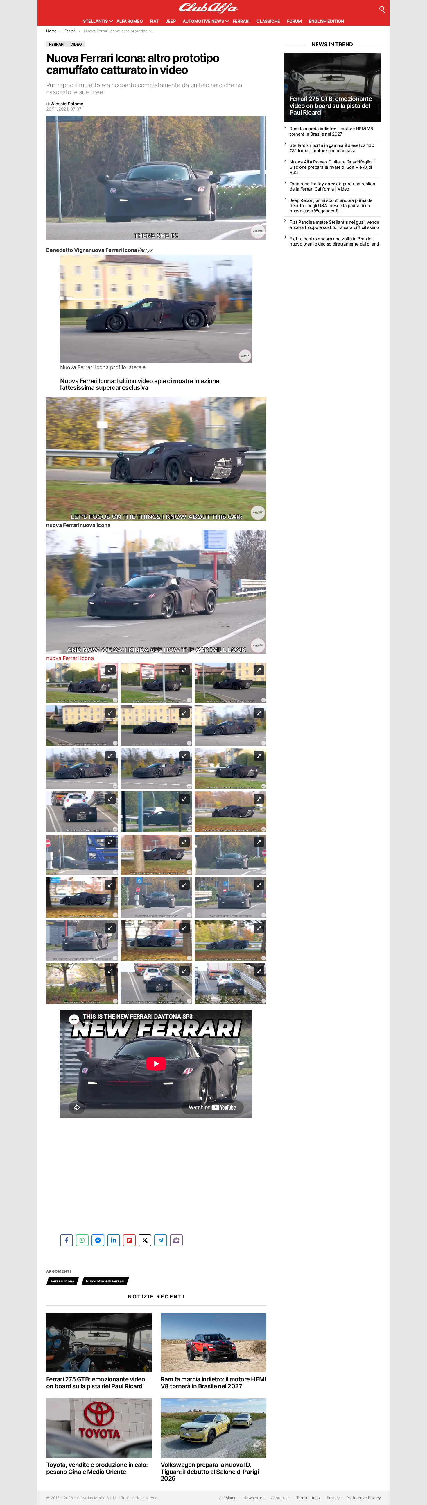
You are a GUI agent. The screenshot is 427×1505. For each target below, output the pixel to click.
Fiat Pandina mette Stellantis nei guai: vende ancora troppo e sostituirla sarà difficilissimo (334, 224)
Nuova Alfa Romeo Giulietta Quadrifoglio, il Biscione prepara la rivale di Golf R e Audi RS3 (333, 167)
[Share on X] (145, 1240)
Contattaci (280, 1497)
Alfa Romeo (129, 21)
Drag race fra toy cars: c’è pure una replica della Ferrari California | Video (332, 186)
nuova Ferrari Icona (70, 658)
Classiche (268, 21)
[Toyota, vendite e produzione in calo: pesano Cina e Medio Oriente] (99, 1428)
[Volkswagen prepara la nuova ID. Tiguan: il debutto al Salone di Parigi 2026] (213, 1428)
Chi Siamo (227, 1497)
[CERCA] (381, 8)
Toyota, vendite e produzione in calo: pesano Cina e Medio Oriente (97, 1468)
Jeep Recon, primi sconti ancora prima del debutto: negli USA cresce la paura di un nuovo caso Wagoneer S (332, 206)
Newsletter (253, 1497)
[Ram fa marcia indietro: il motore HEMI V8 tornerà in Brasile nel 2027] (213, 1342)
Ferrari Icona (62, 1281)
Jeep (171, 21)
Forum (294, 21)
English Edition (326, 21)
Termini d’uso (308, 1497)
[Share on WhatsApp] (82, 1240)
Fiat (154, 21)
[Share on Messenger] (98, 1240)
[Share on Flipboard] (129, 1240)
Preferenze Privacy (364, 1497)
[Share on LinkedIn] (113, 1240)
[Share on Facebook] (66, 1240)
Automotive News (203, 21)
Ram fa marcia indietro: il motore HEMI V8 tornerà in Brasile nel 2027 (213, 1383)
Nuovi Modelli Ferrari (105, 1281)
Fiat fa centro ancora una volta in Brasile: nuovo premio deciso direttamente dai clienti (334, 241)
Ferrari (241, 21)
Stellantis (95, 21)
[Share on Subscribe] (176, 1240)
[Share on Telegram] (160, 1240)
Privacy (333, 1497)
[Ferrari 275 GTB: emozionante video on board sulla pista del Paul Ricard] (99, 1342)
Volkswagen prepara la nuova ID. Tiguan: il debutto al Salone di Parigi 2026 (210, 1471)
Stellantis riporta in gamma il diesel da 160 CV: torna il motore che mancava (332, 148)
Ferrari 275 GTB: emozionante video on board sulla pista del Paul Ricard (95, 1383)
